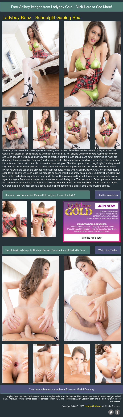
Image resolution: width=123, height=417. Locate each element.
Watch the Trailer (107, 250)
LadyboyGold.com (93, 406)
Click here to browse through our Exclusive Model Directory (61, 389)
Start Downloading (108, 195)
